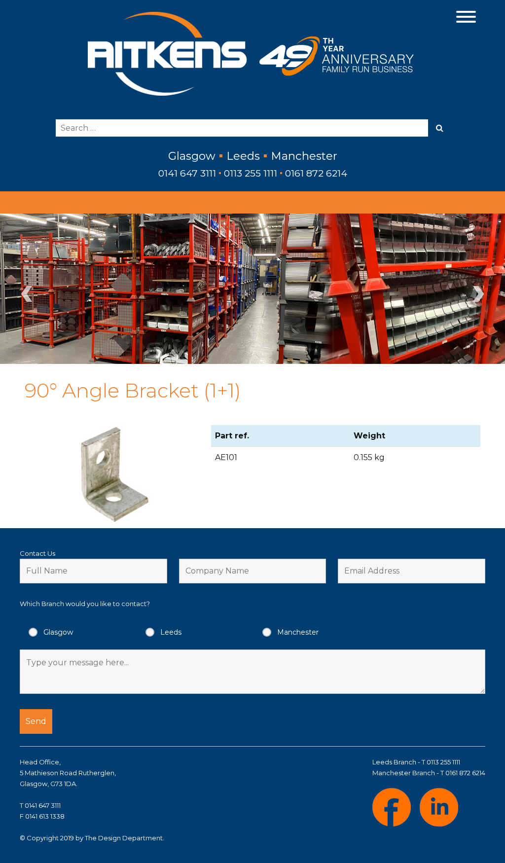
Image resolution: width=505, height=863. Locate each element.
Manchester (298, 632)
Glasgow (58, 632)
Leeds (170, 632)
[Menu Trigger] (466, 16)
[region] (252, 289)
